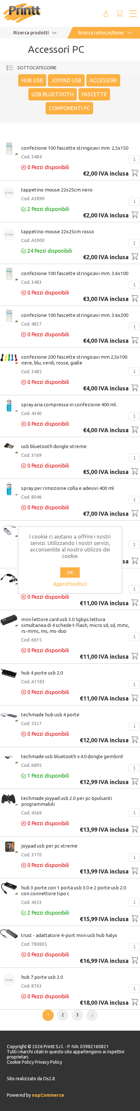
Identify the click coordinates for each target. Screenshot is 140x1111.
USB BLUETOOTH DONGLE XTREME (54, 446)
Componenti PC (69, 108)
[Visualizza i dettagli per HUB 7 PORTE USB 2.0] (9, 980)
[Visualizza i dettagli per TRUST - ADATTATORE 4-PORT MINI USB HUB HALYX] (9, 934)
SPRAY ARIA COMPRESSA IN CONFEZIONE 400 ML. (69, 404)
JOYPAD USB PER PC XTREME (49, 846)
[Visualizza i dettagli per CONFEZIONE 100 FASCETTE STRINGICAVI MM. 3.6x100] (9, 274)
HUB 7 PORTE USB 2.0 (42, 977)
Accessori (103, 80)
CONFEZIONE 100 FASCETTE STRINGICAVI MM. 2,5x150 (74, 148)
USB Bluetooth (53, 94)
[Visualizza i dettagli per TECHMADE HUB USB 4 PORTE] (9, 716)
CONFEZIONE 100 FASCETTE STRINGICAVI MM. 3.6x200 (74, 315)
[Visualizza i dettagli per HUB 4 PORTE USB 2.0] (9, 673)
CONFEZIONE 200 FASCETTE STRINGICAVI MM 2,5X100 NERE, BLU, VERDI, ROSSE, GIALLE (74, 359)
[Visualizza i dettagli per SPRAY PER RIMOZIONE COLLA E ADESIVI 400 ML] (9, 489)
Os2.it (49, 1078)
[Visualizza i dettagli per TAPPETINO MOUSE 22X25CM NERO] (9, 193)
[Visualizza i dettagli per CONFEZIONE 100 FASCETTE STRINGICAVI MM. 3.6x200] (9, 316)
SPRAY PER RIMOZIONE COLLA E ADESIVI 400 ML (67, 488)
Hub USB (32, 80)
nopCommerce (47, 1095)
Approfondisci (70, 584)
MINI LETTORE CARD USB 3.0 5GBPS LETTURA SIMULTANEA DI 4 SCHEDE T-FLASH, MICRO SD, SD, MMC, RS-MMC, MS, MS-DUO (75, 625)
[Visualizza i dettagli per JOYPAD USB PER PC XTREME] (9, 847)
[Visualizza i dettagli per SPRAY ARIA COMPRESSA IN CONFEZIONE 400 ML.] (9, 406)
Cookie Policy (21, 1062)
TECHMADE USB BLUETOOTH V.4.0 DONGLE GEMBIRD (72, 756)
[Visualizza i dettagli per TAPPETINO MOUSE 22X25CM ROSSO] (9, 235)
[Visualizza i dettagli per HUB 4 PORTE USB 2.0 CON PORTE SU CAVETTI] (9, 579)
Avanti (92, 1015)
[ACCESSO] (105, 13)
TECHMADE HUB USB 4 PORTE (50, 714)
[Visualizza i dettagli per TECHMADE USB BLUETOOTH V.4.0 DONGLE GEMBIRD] (9, 757)
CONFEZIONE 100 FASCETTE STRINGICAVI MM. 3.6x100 (74, 273)
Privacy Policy (48, 1062)
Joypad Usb (66, 80)
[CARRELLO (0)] (119, 13)
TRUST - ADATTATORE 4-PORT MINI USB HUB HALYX (69, 935)
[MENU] (133, 13)
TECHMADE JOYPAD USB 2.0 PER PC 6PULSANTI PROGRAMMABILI (66, 801)
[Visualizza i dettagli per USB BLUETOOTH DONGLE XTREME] (9, 447)
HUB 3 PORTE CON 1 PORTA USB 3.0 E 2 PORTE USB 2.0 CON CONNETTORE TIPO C (73, 890)
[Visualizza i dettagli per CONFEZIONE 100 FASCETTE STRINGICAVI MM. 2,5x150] (9, 149)
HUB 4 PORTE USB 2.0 (42, 673)
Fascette (94, 94)
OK (70, 572)
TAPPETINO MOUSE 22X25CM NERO (56, 189)
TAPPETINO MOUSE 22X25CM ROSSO (57, 231)
